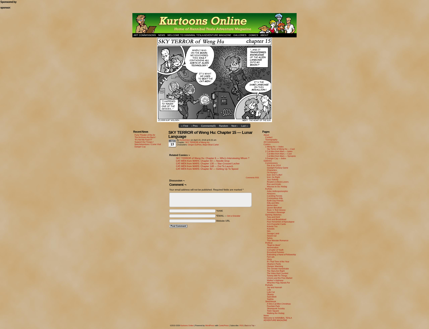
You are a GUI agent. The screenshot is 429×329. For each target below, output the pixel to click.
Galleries (239, 35)
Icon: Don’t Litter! (274, 175)
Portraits (269, 285)
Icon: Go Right (273, 177)
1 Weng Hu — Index (274, 147)
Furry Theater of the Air (145, 135)
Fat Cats (270, 257)
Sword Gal (272, 236)
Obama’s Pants (274, 264)
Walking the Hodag (275, 313)
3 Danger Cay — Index (275, 158)
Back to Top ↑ (250, 325)
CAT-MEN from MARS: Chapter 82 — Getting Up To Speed (207, 169)
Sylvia (269, 238)
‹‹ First (184, 125)
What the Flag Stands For (278, 283)
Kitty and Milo (273, 203)
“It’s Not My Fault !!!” (143, 140)
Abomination (273, 247)
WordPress (209, 325)
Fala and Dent (273, 217)
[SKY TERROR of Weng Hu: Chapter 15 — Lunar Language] (214, 121)
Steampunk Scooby (276, 308)
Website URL (223, 220)
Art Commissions (145, 35)
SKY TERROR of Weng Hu (197, 142)
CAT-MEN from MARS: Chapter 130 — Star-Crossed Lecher (208, 163)
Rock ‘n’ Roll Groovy (276, 210)
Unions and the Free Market (279, 278)
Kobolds (270, 229)
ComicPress (224, 325)
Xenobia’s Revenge (276, 212)
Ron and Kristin (274, 184)
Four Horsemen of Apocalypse (280, 222)
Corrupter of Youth (275, 250)
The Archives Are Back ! (145, 137)
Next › (234, 125)
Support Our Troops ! (144, 142)
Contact (268, 137)
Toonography (271, 140)
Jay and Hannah (274, 287)
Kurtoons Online (214, 23)
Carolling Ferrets (274, 196)
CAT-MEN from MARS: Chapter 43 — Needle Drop (203, 160)
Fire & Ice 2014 (274, 165)
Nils (268, 231)
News (161, 35)
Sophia (270, 299)
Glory (269, 259)
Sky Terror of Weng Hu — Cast (281, 149)
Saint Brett (271, 297)
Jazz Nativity (272, 179)
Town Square (273, 311)
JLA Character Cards (276, 224)
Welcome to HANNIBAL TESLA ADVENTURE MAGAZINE (199, 35)
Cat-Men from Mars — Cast (279, 154)
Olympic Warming (275, 266)
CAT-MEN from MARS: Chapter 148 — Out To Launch (204, 166)
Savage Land (273, 233)
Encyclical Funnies (275, 252)
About (264, 35)
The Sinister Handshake (278, 269)
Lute (269, 290)
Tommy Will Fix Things (277, 276)
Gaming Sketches (273, 215)
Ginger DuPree (195, 145)
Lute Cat (271, 292)
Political (268, 243)
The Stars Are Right (276, 271)
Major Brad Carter (211, 145)
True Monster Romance (277, 240)
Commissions (271, 163)
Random (223, 125)
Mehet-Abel (272, 205)
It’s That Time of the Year (278, 261)
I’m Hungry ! (272, 172)
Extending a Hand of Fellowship (281, 254)
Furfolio (268, 189)
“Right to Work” (274, 245)
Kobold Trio (272, 226)
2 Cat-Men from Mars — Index (278, 151)
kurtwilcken (185, 140)
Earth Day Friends (275, 201)
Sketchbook (270, 301)
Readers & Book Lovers (278, 182)
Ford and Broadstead (276, 219)
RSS (241, 325)
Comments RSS (252, 178)
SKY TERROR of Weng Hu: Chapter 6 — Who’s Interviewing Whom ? (212, 158)
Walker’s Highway (275, 280)
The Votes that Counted (277, 273)
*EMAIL (228, 215)
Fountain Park (273, 306)
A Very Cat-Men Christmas (279, 304)
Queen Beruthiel (274, 208)
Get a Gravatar (233, 216)
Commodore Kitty (275, 198)
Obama (270, 294)
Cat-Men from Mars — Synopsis (281, 156)
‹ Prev (194, 125)
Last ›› (244, 125)
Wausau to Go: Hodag (277, 186)
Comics (253, 35)
